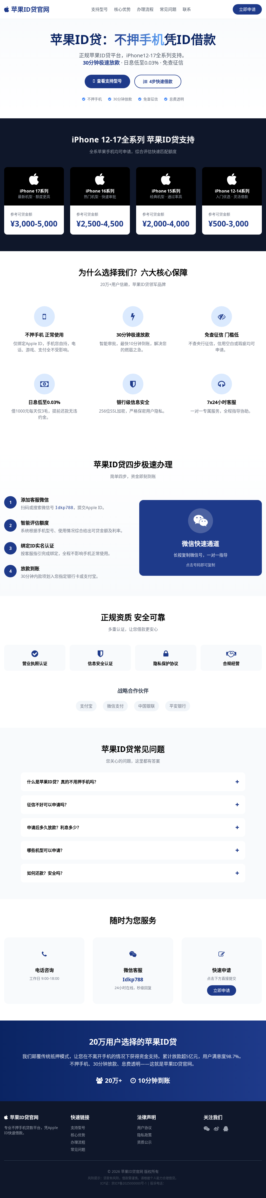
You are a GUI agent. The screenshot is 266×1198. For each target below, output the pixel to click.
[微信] (207, 1128)
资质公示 (144, 1142)
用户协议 (144, 1127)
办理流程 (145, 9)
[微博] (216, 1128)
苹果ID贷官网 (30, 9)
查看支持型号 (109, 81)
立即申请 (247, 9)
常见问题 (168, 9)
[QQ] (225, 1128)
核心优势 (122, 9)
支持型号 (99, 9)
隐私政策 (144, 1134)
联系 (187, 9)
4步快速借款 (160, 81)
